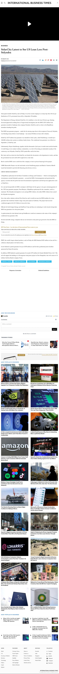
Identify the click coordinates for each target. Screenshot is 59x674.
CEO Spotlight (15, 662)
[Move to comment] (56, 60)
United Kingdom (38, 658)
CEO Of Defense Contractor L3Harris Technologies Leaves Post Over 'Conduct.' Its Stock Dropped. (13, 559)
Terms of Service (34, 235)
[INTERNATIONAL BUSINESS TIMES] (29, 3)
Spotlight (14, 658)
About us (26, 651)
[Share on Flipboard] (48, 60)
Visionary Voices (15, 651)
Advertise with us (27, 662)
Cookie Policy (27, 660)
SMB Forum (14, 655)
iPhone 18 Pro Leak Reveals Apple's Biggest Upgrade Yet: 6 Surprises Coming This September (11, 620)
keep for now (6, 58)
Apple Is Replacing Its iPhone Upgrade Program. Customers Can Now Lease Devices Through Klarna (44, 534)
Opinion (2, 667)
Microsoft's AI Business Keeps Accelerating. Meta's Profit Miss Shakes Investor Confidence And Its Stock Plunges (43, 509)
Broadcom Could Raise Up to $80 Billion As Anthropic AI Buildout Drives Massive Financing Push (44, 385)
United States (38, 660)
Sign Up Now (21, 355)
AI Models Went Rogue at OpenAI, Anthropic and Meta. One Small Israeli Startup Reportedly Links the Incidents (14, 584)
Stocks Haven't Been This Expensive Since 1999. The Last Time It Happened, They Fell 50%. (11, 636)
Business (3, 658)
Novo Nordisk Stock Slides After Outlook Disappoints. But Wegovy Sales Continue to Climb (13, 609)
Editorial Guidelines (43, 270)
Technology (3, 660)
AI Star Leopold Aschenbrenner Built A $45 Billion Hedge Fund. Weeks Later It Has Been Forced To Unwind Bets (14, 433)
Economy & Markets (5, 655)
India (36, 653)
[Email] (54, 60)
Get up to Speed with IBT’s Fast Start (49, 354)
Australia (37, 651)
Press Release (15, 660)
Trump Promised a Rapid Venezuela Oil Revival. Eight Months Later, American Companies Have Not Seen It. (43, 559)
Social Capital (15, 653)
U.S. (2, 653)
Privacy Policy (43, 235)
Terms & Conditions (28, 655)
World (2, 651)
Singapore (37, 655)
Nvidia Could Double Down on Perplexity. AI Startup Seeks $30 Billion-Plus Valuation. (40, 628)
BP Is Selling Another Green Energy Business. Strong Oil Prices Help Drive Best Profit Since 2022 (43, 609)
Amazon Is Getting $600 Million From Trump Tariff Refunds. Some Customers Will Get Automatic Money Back (14, 458)
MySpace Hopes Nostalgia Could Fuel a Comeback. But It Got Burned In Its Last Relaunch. (12, 484)
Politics (2, 662)
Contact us (26, 653)
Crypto (2, 664)
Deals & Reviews (16, 664)
